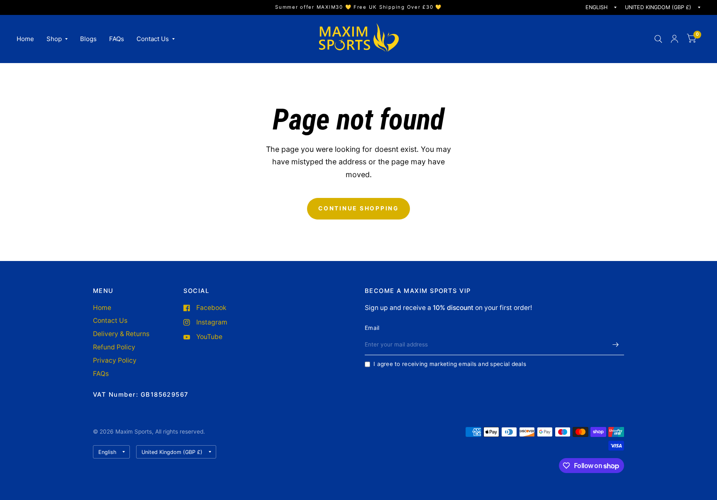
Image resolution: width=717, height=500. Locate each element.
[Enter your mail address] (615, 344)
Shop (54, 39)
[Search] (658, 39)
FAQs (116, 39)
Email (372, 327)
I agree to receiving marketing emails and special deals (449, 364)
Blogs (88, 39)
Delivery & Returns (121, 334)
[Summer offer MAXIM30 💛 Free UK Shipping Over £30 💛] (358, 7)
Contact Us (153, 39)
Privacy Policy (115, 360)
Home (25, 39)
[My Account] (674, 39)
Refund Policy (114, 347)
